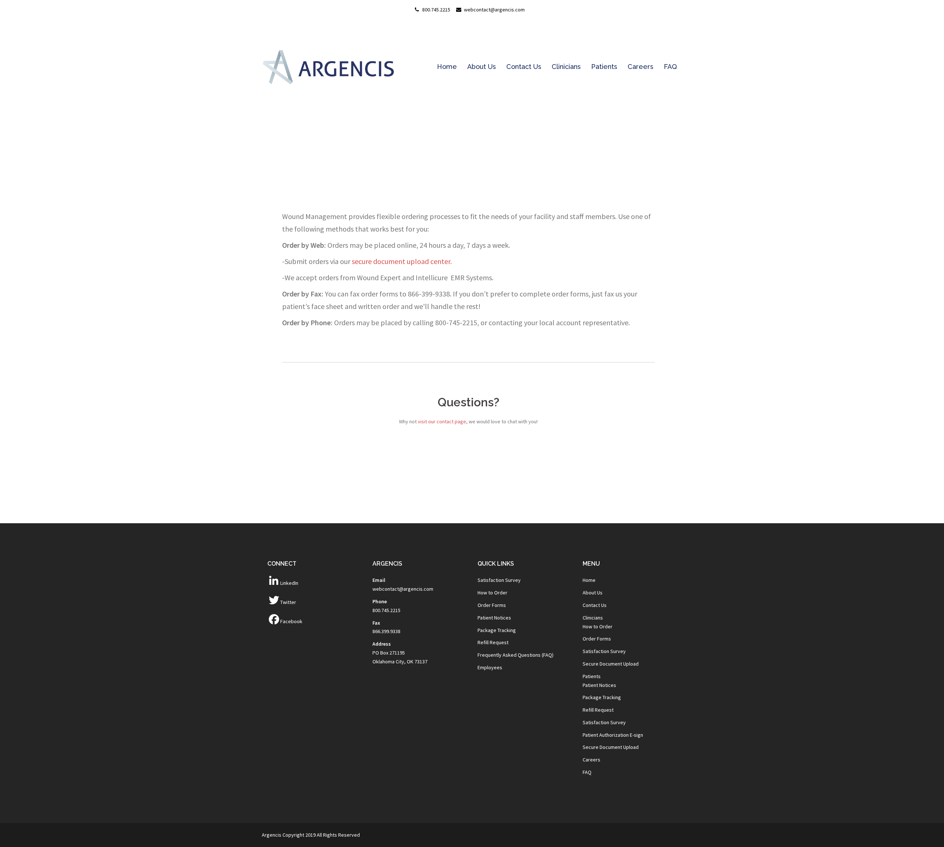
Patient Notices (494, 617)
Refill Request (493, 642)
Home (447, 66)
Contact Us (523, 66)
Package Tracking (497, 630)
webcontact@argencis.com (402, 589)
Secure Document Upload (611, 663)
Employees (490, 667)
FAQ (670, 66)
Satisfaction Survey (499, 580)
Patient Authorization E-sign (613, 735)
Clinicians (566, 66)
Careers (640, 66)
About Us (481, 66)
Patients (604, 66)
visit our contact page (442, 421)
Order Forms (492, 605)
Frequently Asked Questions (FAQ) (515, 655)
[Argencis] (328, 66)
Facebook (291, 621)
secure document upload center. (402, 261)
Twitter (288, 602)
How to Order (492, 592)
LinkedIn (289, 583)
